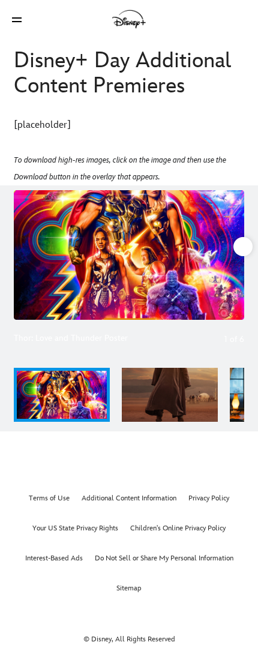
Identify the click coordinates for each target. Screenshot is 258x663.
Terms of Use (49, 498)
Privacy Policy (208, 498)
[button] (17, 19)
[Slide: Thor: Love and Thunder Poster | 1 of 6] (129, 255)
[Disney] (129, 19)
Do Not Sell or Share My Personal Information (164, 558)
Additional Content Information (129, 498)
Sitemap (129, 588)
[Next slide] (235, 255)
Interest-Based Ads (54, 558)
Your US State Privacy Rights (75, 528)
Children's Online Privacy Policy (178, 528)
